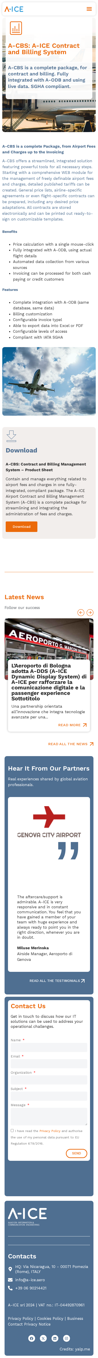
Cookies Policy (50, 1318)
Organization (22, 1073)
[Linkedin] (55, 1338)
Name (16, 1040)
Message (19, 1105)
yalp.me (82, 1349)
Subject (17, 1089)
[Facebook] (31, 1338)
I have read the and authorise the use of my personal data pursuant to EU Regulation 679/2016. (47, 1137)
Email (16, 1056)
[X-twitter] (43, 1338)
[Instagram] (66, 1338)
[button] (89, 9)
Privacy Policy (49, 1131)
